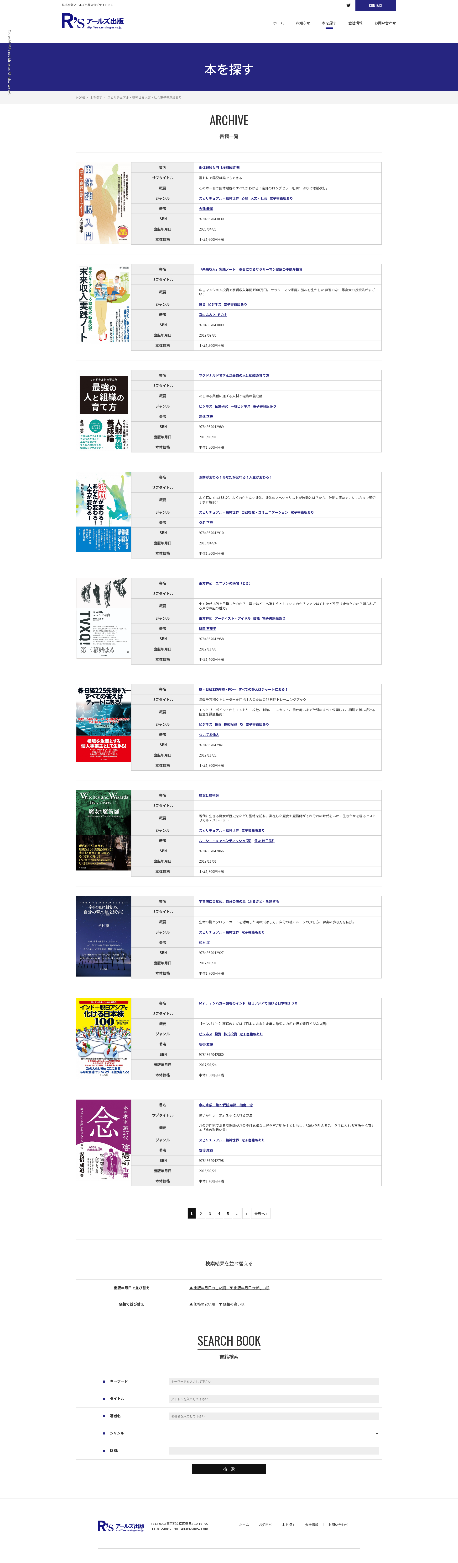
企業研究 (221, 406)
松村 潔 (204, 942)
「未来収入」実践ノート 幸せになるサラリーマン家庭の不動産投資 (250, 269)
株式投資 (230, 724)
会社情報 (311, 1524)
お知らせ (265, 1524)
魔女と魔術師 (209, 795)
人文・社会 (258, 198)
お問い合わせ (338, 1524)
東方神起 (205, 618)
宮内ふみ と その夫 (213, 314)
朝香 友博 (206, 1044)
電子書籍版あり (281, 198)
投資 (202, 304)
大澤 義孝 (206, 208)
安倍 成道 (206, 1150)
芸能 (256, 618)
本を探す (96, 97)
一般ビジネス (240, 406)
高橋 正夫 (206, 416)
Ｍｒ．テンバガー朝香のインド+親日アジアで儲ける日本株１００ (248, 1003)
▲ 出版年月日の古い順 (209, 1287)
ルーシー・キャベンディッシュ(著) (225, 840)
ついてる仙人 (209, 734)
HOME (80, 97)
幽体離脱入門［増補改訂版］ (220, 167)
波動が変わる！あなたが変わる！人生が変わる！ (235, 477)
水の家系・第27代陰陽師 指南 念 (226, 1104)
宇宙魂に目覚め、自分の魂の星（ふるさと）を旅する (239, 901)
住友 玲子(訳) (265, 840)
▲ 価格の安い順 (204, 1303)
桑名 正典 (206, 522)
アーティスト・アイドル (233, 618)
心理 (244, 198)
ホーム (244, 1524)
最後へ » (260, 1213)
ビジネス (214, 304)
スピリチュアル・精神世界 (219, 198)
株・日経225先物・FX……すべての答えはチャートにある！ (243, 689)
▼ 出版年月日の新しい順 (249, 1287)
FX (241, 724)
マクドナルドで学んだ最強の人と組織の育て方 (234, 375)
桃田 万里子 (207, 628)
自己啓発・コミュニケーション (264, 512)
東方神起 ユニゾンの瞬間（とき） (225, 583)
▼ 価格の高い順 (232, 1303)
